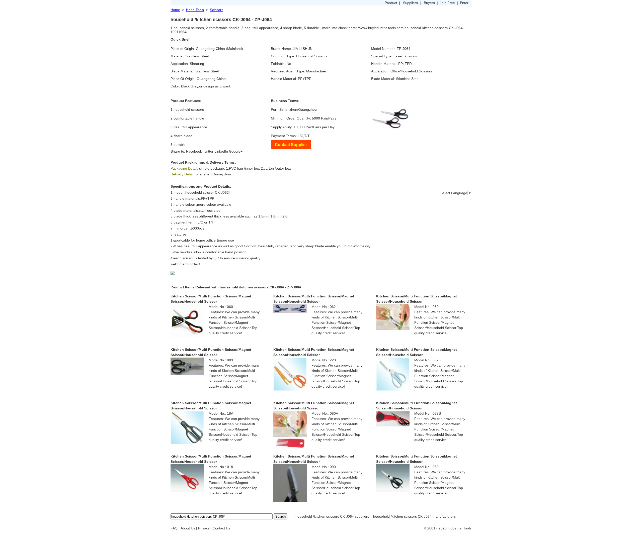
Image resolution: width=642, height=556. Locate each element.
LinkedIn (221, 151)
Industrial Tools (459, 528)
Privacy (204, 528)
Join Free (447, 3)
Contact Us (221, 528)
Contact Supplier (291, 144)
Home (175, 10)
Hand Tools (195, 10)
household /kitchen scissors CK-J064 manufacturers (414, 516)
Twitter (208, 151)
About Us (188, 528)
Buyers (429, 3)
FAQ (174, 528)
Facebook (194, 151)
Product (391, 3)
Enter (464, 3)
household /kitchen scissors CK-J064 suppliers (332, 516)
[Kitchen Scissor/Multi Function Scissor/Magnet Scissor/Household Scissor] (187, 320)
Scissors (216, 10)
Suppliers (410, 3)
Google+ (236, 151)
